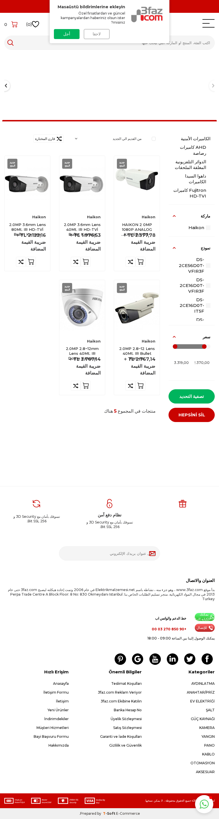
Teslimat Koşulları (126, 683)
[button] (204, 804)
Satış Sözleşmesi (127, 728)
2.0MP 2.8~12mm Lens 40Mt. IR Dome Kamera (82, 353)
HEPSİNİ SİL (192, 414)
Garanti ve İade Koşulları (121, 736)
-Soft (109, 813)
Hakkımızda (58, 745)
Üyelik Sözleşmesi (126, 719)
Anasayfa (61, 683)
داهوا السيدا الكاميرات (195, 178)
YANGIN (208, 736)
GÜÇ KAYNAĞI (203, 719)
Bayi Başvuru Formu (51, 736)
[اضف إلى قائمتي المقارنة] (130, 262)
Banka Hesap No (128, 710)
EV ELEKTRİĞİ (202, 701)
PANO (209, 745)
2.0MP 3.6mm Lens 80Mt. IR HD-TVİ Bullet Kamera (27, 229)
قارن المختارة (46, 138)
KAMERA (207, 728)
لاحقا (97, 33)
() (29, 24)
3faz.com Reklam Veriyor (120, 692)
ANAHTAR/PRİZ (201, 692)
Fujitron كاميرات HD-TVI (189, 193)
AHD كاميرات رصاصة (193, 150)
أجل (66, 33)
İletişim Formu (56, 692)
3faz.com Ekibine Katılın (121, 701)
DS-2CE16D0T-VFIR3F (192, 285)
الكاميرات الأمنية (195, 138)
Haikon (196, 227)
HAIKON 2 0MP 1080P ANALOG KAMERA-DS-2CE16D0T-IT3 (137, 229)
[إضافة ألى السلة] (140, 262)
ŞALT (210, 710)
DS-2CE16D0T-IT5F (192, 305)
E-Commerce (128, 813)
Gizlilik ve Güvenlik (125, 745)
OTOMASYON (202, 763)
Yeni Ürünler (58, 710)
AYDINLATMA (203, 683)
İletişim (62, 701)
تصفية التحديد (191, 396)
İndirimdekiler (56, 719)
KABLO (208, 754)
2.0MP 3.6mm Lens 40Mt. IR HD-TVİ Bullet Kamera (82, 229)
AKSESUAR (205, 772)
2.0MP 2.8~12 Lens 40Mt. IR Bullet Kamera (137, 353)
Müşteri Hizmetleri (52, 728)
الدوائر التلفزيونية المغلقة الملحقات (190, 164)
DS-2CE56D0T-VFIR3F (191, 265)
